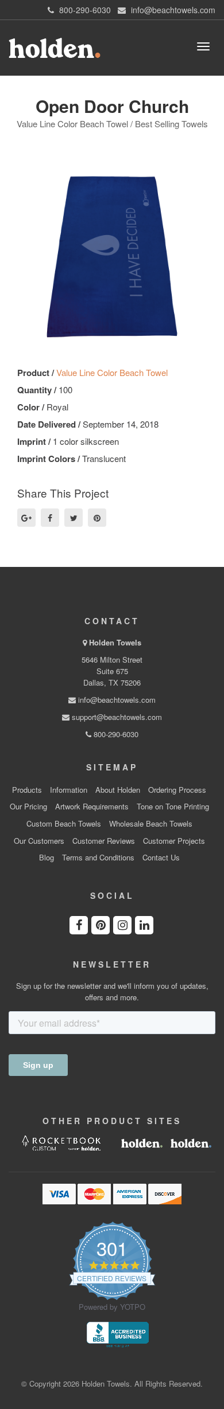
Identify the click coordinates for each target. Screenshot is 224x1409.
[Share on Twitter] (73, 517)
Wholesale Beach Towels (150, 824)
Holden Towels (115, 642)
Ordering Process (177, 790)
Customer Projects (174, 841)
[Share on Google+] (26, 517)
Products (27, 790)
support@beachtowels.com (115, 716)
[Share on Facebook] (50, 517)
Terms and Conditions (98, 857)
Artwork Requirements (92, 806)
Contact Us (161, 857)
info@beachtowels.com (116, 699)
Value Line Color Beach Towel (112, 372)
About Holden (117, 790)
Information (68, 790)
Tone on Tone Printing (173, 806)
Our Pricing (28, 806)
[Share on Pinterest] (97, 517)
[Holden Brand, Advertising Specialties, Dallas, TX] (118, 1333)
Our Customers (39, 841)
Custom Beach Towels (63, 824)
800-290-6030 (114, 734)
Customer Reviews (103, 841)
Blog (46, 857)
